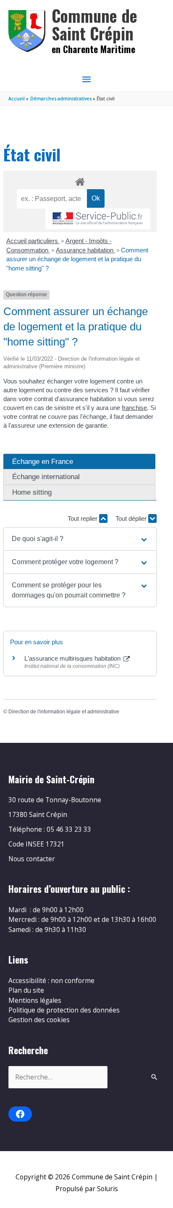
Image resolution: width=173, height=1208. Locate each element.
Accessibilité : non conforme (51, 980)
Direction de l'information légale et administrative (63, 712)
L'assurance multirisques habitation (73, 658)
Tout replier (83, 518)
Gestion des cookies (39, 1019)
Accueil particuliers (33, 240)
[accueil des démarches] (80, 180)
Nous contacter (31, 858)
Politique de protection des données (64, 1010)
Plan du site (26, 990)
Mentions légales (34, 1000)
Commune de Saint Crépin (94, 24)
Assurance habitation (85, 250)
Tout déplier (131, 518)
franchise (134, 407)
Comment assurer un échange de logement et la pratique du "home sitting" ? (77, 259)
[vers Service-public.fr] (97, 219)
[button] (80, 539)
